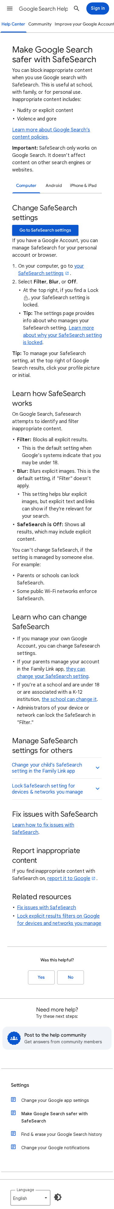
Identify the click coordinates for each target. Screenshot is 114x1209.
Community (40, 24)
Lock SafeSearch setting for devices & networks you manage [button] (47, 789)
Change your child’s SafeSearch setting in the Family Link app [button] (47, 768)
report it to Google (68, 878)
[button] (9, 8)
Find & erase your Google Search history (61, 1134)
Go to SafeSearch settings (45, 230)
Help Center (13, 24)
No (70, 977)
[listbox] (30, 1198)
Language (25, 1189)
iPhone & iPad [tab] (83, 185)
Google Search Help (43, 8)
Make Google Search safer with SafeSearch (54, 1117)
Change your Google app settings (55, 1100)
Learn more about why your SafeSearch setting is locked (62, 335)
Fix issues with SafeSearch (46, 908)
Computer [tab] (26, 185)
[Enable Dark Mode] (57, 1197)
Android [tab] (54, 185)
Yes (41, 977)
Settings (20, 1085)
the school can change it (69, 699)
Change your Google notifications (55, 1147)
